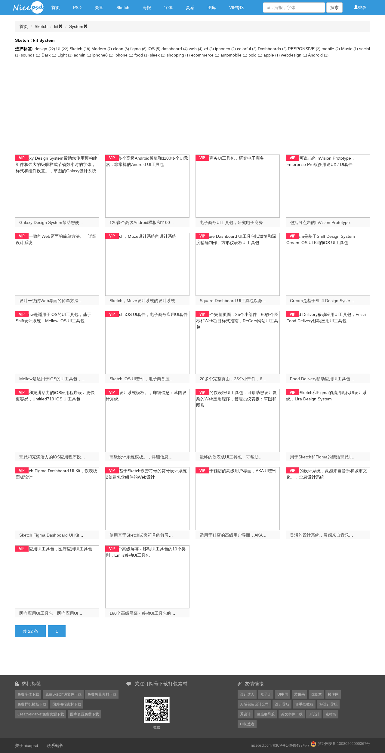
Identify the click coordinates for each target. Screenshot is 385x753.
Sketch (122, 7)
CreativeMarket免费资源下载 (40, 714)
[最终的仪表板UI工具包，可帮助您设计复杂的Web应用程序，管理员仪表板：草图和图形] (238, 420)
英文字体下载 (292, 714)
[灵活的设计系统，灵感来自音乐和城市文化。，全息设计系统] (328, 498)
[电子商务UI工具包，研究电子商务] (238, 185)
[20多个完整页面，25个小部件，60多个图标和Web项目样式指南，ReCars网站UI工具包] (238, 341)
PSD (77, 7)
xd (209, 48)
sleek (157, 55)
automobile (233, 55)
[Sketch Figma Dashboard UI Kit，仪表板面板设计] (57, 498)
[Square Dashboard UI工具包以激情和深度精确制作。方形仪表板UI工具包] (238, 263)
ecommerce (205, 55)
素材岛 (330, 714)
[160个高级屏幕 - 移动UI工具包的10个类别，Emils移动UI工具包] (147, 576)
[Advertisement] (192, 103)
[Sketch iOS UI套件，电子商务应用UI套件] (147, 341)
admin (82, 55)
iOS (154, 48)
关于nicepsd (26, 745)
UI (62, 48)
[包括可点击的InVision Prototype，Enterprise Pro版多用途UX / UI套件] (328, 185)
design (45, 48)
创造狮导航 (266, 714)
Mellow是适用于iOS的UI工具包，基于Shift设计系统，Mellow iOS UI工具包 (89, 378)
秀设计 (245, 714)
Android (318, 55)
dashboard (175, 48)
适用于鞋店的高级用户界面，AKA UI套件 (238, 535)
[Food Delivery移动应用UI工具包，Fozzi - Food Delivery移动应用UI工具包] (328, 341)
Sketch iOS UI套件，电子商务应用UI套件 (147, 378)
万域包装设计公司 (254, 704)
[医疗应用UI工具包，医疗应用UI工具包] (57, 576)
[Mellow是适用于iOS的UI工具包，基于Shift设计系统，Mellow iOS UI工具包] (57, 341)
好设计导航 (328, 704)
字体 (168, 7)
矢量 (99, 7)
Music (349, 48)
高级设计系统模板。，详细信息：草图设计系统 (153, 457)
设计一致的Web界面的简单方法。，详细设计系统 (65, 300)
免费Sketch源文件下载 (63, 694)
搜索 (334, 7)
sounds (30, 55)
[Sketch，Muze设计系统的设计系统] (147, 263)
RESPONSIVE (304, 48)
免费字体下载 (28, 694)
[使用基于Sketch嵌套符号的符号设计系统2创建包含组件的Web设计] (147, 498)
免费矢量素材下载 (102, 694)
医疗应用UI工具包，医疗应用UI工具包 (55, 613)
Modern (101, 48)
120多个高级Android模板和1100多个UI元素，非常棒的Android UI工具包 (177, 222)
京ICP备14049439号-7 (291, 745)
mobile (331, 48)
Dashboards (272, 48)
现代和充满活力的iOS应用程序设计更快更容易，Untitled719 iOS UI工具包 (88, 457)
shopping (178, 55)
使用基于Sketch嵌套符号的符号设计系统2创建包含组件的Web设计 (172, 535)
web (195, 48)
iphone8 (102, 55)
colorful (247, 48)
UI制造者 (247, 724)
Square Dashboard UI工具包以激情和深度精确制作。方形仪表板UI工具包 (269, 300)
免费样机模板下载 (31, 704)
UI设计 (314, 714)
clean (121, 48)
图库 (212, 7)
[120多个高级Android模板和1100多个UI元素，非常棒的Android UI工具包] (147, 185)
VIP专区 (236, 7)
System (76, 26)
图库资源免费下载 (84, 714)
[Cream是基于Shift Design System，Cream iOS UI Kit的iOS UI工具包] (328, 263)
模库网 (333, 694)
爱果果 (299, 694)
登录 (362, 7)
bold (255, 55)
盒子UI (265, 694)
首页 (55, 7)
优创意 (316, 694)
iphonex (225, 48)
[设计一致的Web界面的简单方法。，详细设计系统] (57, 263)
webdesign (294, 55)
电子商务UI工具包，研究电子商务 (231, 222)
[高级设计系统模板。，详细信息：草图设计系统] (147, 420)
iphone (124, 55)
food (141, 55)
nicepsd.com (261, 745)
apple (271, 55)
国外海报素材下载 (66, 704)
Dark (49, 55)
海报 (147, 7)
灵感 (190, 7)
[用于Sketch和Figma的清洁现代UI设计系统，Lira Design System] (328, 420)
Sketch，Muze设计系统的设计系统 (142, 300)
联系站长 (55, 745)
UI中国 (282, 694)
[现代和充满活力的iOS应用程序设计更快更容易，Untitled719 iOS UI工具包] (57, 420)
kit (56, 26)
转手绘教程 (304, 704)
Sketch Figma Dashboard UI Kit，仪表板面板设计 (66, 535)
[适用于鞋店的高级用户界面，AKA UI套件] (238, 498)
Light (64, 55)
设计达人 (247, 694)
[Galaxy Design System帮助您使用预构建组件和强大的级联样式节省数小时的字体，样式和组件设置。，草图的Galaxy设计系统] (57, 185)
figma (138, 48)
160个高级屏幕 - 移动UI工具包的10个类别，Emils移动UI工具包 (168, 613)
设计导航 (282, 704)
